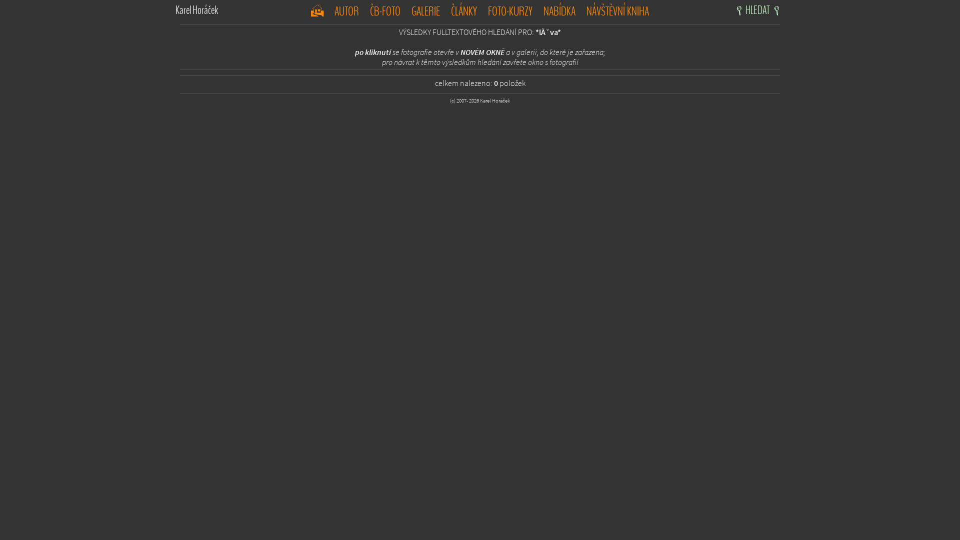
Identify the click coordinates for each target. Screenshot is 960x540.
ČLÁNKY (464, 11)
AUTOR (346, 11)
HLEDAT (758, 10)
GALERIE (426, 11)
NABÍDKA (560, 11)
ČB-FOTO (385, 11)
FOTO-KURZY (510, 11)
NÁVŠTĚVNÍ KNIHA (617, 11)
